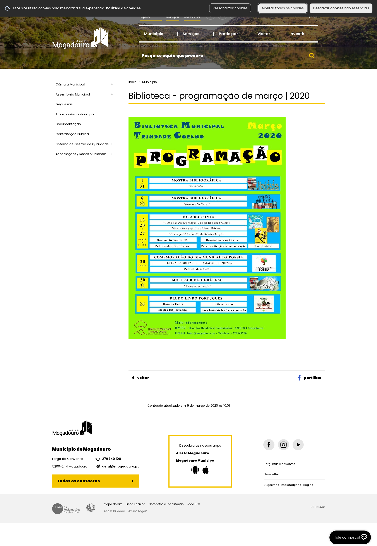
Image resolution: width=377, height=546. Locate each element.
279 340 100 (111, 459)
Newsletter (271, 474)
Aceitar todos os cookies (283, 8)
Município (149, 82)
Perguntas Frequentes (279, 464)
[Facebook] (269, 444)
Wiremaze (317, 506)
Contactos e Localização (166, 504)
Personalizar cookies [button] (230, 8)
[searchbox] (228, 55)
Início (133, 82)
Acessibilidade (90, 507)
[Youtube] (298, 444)
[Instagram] (283, 444)
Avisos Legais (137, 511)
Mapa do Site (113, 504)
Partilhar (313, 377)
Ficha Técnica (135, 504)
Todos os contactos (79, 481)
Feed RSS (193, 504)
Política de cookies (123, 8)
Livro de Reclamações (66, 508)
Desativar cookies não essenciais (341, 8)
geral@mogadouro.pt (120, 466)
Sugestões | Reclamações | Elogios (288, 485)
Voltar (143, 377)
